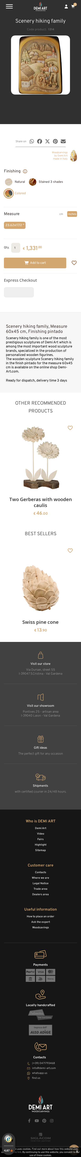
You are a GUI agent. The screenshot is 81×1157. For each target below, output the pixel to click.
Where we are (40, 878)
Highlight (40, 845)
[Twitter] (47, 141)
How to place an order (40, 916)
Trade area (40, 889)
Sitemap (40, 850)
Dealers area (40, 894)
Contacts (40, 872)
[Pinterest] (55, 141)
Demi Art (40, 828)
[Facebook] (39, 141)
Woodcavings (40, 927)
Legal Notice (41, 883)
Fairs (40, 839)
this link (17, 1152)
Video (40, 834)
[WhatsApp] (31, 141)
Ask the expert (40, 922)
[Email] (63, 141)
